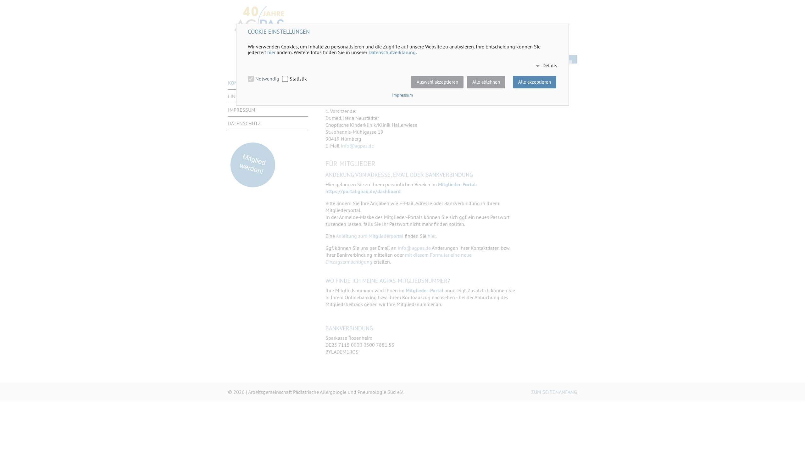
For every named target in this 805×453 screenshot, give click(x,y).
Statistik (298, 78)
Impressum (402, 95)
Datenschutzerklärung (392, 52)
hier (271, 52)
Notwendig (267, 78)
